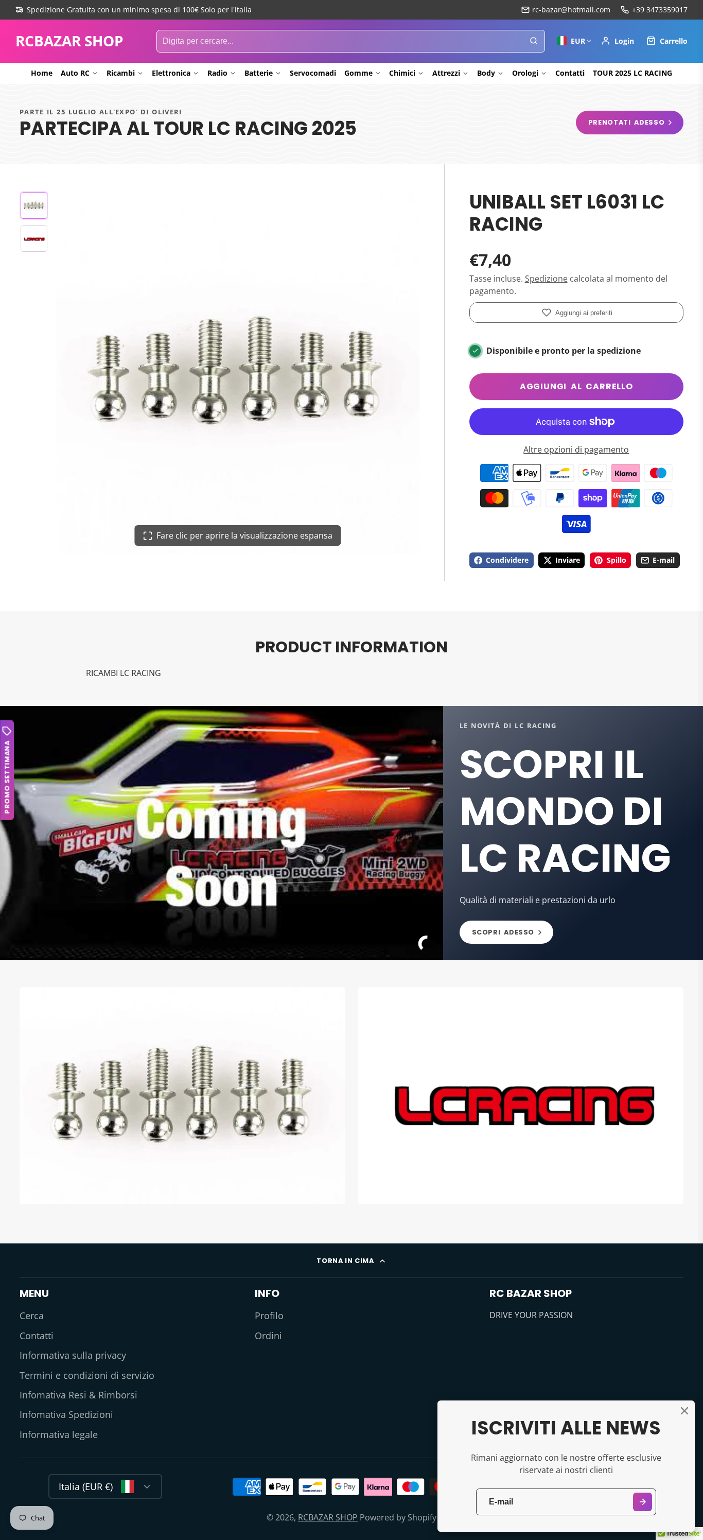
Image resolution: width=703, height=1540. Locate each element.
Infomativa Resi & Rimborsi (78, 1395)
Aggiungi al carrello (576, 386)
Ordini (268, 1335)
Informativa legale (59, 1434)
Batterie (258, 73)
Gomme (358, 73)
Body (486, 73)
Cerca (32, 1315)
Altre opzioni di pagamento (576, 449)
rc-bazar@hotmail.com (571, 9)
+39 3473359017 (660, 9)
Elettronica (171, 73)
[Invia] (642, 1502)
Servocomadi (313, 73)
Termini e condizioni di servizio (87, 1375)
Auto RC (75, 73)
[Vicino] (684, 1411)
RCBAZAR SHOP (328, 1517)
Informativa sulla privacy (73, 1355)
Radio (217, 73)
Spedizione (546, 278)
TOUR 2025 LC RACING (632, 73)
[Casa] (69, 41)
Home (41, 73)
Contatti (570, 73)
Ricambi (121, 73)
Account (617, 40)
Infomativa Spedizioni (66, 1414)
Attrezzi (446, 73)
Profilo (269, 1315)
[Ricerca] (533, 41)
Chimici (402, 73)
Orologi (525, 73)
